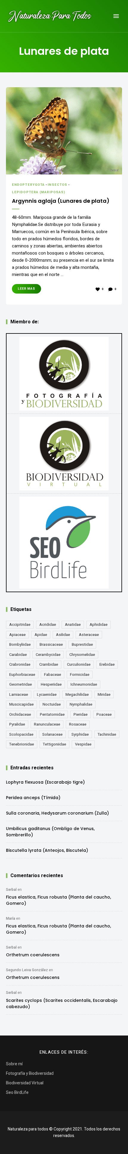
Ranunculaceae (47, 724)
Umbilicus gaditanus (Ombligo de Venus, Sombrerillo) (50, 832)
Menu (116, 16)
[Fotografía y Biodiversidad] (64, 374)
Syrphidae (80, 734)
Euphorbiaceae (22, 674)
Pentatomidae (52, 714)
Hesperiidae (51, 684)
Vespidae (83, 744)
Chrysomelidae (82, 654)
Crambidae (48, 664)
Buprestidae (82, 644)
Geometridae (20, 684)
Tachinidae (107, 734)
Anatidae (73, 624)
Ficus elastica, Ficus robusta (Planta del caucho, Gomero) (58, 900)
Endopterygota (28, 184)
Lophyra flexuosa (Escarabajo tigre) (45, 782)
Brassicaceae (51, 644)
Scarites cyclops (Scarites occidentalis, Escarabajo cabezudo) (62, 1003)
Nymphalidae (81, 704)
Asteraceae (89, 634)
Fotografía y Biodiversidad (30, 1073)
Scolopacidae (21, 734)
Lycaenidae (47, 694)
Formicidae (79, 674)
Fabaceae (52, 674)
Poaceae (104, 714)
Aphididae (98, 624)
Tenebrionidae (21, 744)
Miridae (104, 694)
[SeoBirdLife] (64, 543)
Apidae (41, 634)
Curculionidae (78, 664)
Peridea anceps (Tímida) (33, 798)
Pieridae (81, 714)
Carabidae (18, 654)
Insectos (57, 184)
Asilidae (63, 634)
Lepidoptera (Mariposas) (38, 192)
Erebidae (107, 664)
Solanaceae (52, 734)
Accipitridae (19, 624)
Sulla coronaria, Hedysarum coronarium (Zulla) (57, 813)
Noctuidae (52, 704)
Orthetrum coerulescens (33, 955)
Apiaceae (17, 634)
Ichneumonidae (84, 684)
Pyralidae (17, 724)
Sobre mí (14, 1064)
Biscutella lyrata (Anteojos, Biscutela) (47, 850)
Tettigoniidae (54, 744)
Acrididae (47, 624)
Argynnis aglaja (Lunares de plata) (61, 200)
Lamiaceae (18, 694)
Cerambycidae (48, 654)
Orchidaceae (20, 714)
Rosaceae (77, 724)
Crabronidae (19, 664)
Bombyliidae (20, 644)
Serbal (11, 889)
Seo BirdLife (17, 1092)
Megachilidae (77, 694)
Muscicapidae (21, 704)
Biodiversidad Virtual (24, 1083)
